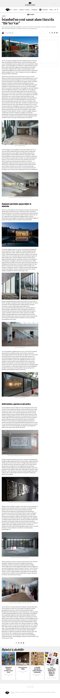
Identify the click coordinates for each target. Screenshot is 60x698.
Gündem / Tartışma (24, 9)
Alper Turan (20, 671)
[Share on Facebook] (50, 33)
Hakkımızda (13, 692)
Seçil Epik (6, 32)
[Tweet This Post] (52, 33)
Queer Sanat (30, 692)
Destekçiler (22, 692)
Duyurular (45, 9)
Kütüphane (34, 9)
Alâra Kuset (6, 674)
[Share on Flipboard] (54, 33)
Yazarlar (26, 692)
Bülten (51, 9)
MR (40, 9)
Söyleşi (15, 9)
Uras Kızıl (48, 677)
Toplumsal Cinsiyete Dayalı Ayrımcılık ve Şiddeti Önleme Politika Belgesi (44, 692)
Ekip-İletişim (18, 692)
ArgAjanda (30, 14)
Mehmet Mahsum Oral (36, 674)
